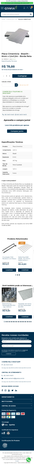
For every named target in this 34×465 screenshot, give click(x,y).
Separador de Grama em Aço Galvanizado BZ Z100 (24, 305)
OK (16, 85)
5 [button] (11, 321)
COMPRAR (9, 270)
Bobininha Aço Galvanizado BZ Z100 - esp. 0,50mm (8, 305)
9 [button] (18, 321)
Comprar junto (17, 131)
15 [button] (29, 321)
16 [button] (30, 321)
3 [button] (19, 274)
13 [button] (25, 321)
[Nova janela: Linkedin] (16, 390)
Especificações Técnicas (9, 61)
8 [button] (16, 321)
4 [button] (9, 321)
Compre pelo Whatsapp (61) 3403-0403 (17, 3)
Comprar (22, 76)
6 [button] (13, 321)
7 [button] (15, 321)
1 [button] (15, 274)
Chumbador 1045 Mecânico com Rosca (9, 257)
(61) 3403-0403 (9, 114)
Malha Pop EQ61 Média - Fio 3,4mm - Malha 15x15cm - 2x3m (24, 259)
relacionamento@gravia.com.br (14, 378)
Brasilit (14, 59)
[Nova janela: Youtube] (9, 390)
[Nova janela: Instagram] (5, 390)
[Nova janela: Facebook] (2, 390)
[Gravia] (11, 7)
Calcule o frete (6, 81)
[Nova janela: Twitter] (12, 390)
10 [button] (20, 321)
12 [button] (23, 321)
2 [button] (17, 274)
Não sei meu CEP (23, 85)
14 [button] (27, 321)
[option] (17, 36)
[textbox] (17, 14)
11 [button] (22, 321)
